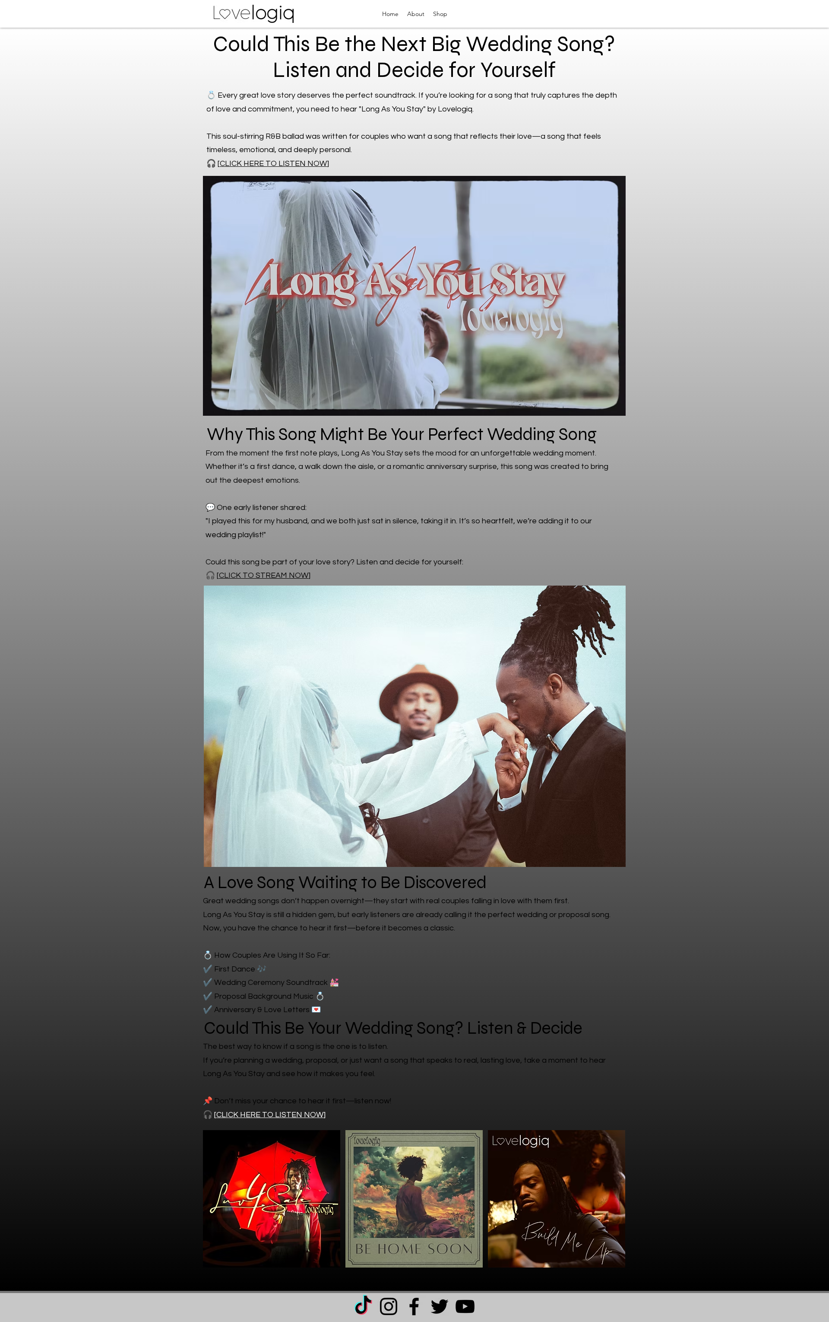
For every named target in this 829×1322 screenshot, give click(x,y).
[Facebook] (414, 1306)
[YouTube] (465, 1306)
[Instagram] (388, 1306)
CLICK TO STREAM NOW (263, 575)
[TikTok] (363, 1306)
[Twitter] (439, 1306)
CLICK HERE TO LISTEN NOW (269, 1115)
